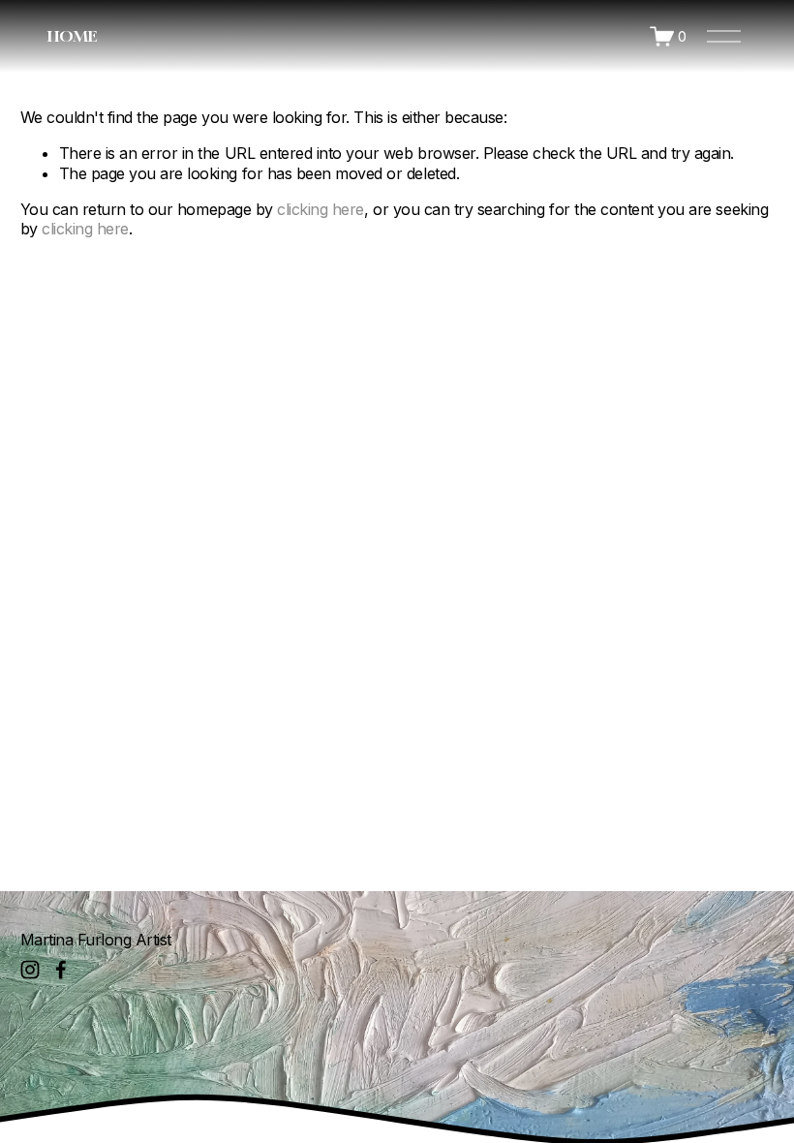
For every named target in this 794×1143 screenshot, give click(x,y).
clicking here (320, 209)
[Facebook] (61, 969)
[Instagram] (30, 969)
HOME (71, 36)
